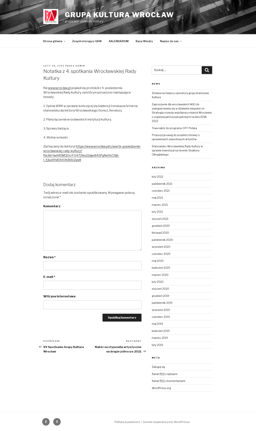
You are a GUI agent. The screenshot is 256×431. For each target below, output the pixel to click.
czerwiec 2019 (161, 316)
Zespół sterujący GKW (87, 41)
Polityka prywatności (127, 422)
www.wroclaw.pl (59, 88)
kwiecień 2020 (161, 267)
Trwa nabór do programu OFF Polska (174, 128)
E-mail (49, 277)
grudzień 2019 (160, 295)
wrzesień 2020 (161, 246)
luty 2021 (157, 211)
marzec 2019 (160, 337)
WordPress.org (161, 388)
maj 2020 (158, 260)
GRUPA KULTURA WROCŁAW (119, 15)
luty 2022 (157, 176)
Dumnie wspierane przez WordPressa (166, 422)
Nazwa (49, 257)
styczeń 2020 (160, 288)
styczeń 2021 (160, 218)
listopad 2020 (160, 232)
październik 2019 (162, 302)
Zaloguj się (158, 366)
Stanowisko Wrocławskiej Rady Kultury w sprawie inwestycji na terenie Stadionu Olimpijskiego (177, 150)
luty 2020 (158, 281)
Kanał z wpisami (164, 374)
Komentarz (52, 206)
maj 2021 (157, 197)
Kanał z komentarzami (168, 380)
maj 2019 (157, 323)
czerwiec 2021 (161, 190)
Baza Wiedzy (144, 41)
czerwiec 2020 (161, 253)
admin (80, 65)
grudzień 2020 (161, 225)
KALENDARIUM (119, 41)
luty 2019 (157, 344)
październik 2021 (162, 183)
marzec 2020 (160, 274)
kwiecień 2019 (161, 330)
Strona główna (52, 41)
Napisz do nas (169, 41)
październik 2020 (162, 239)
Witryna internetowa (59, 296)
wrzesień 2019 (161, 309)
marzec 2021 (160, 204)
